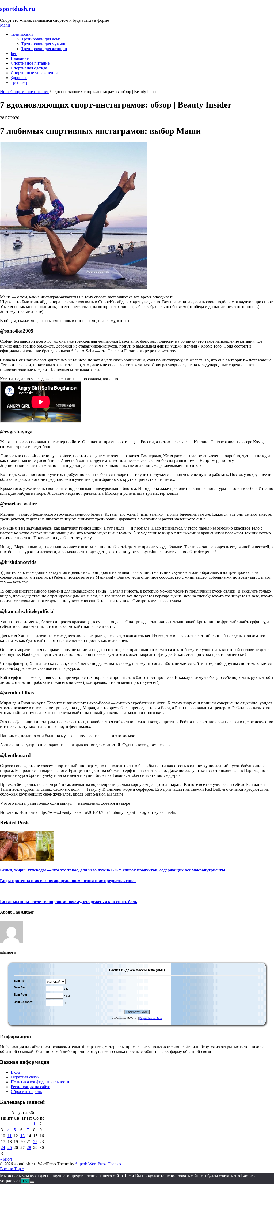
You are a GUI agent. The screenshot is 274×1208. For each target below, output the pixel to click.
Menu (5, 25)
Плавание (20, 58)
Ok (25, 1181)
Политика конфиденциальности (40, 1082)
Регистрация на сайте (30, 1086)
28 (29, 1147)
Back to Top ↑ (12, 1168)
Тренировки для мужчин (44, 44)
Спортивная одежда (29, 68)
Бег (14, 53)
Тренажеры (21, 82)
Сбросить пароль (26, 1091)
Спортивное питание (30, 63)
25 (9, 1147)
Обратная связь (25, 1077)
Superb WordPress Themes (98, 1164)
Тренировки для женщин (44, 48)
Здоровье (19, 77)
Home (5, 91)
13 (22, 1135)
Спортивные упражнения (34, 73)
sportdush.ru (17, 8)
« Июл (6, 1159)
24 (3, 1147)
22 (35, 1141)
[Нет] (32, 1182)
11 (9, 1135)
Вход (15, 1072)
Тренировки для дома (41, 39)
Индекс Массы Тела (150, 1018)
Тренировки (22, 34)
